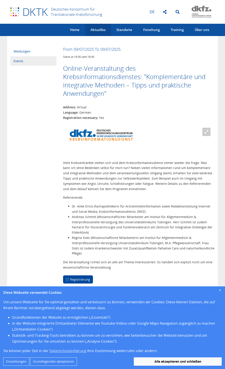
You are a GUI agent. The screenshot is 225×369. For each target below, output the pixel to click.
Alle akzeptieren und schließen (177, 361)
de (152, 11)
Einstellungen (16, 361)
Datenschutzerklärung (67, 350)
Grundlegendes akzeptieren (53, 361)
